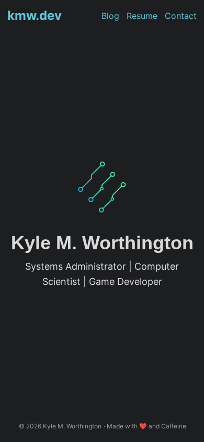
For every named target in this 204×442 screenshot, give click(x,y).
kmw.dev (34, 15)
